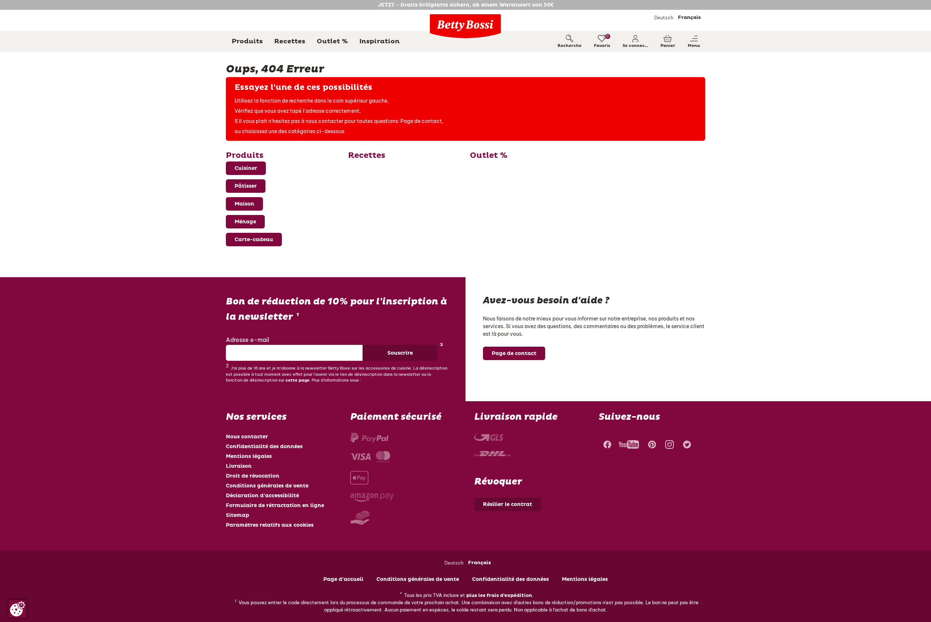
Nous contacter (247, 437)
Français (689, 17)
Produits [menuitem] (247, 41)
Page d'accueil (343, 579)
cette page (297, 380)
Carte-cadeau (254, 239)
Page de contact (421, 121)
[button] (635, 41)
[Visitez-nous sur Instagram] (669, 445)
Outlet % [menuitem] (332, 41)
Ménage (245, 222)
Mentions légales (249, 456)
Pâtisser (246, 186)
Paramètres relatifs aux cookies (269, 525)
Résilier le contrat (507, 504)
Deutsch (664, 17)
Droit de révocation (252, 476)
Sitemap (237, 515)
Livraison (239, 466)
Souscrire (400, 353)
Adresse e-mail (247, 340)
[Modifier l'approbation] (17, 609)
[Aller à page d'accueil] (465, 26)
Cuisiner (246, 168)
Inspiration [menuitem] (379, 41)
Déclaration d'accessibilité (262, 496)
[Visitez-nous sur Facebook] (606, 445)
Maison (244, 204)
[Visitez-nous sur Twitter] (687, 445)
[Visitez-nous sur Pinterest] (652, 445)
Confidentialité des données (264, 446)
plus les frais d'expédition (499, 595)
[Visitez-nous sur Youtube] (628, 445)
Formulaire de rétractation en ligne (275, 505)
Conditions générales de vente (267, 486)
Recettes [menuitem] (289, 41)
